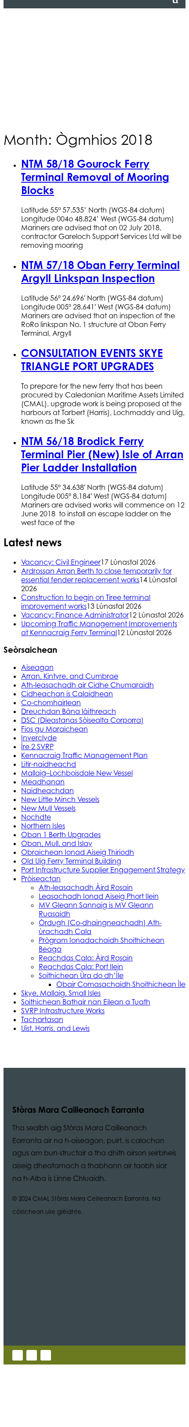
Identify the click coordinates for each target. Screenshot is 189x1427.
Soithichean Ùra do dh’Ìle (81, 975)
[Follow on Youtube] (45, 1355)
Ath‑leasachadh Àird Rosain (86, 887)
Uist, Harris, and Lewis (55, 1028)
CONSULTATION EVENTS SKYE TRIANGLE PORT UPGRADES (92, 359)
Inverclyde (39, 737)
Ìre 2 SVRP (37, 746)
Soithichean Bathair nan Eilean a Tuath (85, 1001)
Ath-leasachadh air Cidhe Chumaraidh (87, 684)
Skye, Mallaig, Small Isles (61, 993)
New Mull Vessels (48, 808)
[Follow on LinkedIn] (31, 1355)
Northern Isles (43, 825)
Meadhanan (43, 781)
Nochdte (36, 817)
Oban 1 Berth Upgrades (61, 834)
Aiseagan (37, 667)
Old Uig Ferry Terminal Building (71, 861)
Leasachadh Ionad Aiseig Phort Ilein (99, 896)
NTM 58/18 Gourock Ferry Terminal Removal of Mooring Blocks (95, 177)
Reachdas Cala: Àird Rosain (86, 957)
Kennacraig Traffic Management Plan (84, 755)
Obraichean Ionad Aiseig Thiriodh (77, 852)
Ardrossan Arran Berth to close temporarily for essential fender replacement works (96, 575)
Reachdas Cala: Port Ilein (81, 966)
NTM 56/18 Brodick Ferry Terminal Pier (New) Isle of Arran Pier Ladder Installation (102, 454)
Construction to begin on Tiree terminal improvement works (85, 602)
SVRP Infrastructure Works (63, 1010)
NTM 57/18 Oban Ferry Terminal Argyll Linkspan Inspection (100, 271)
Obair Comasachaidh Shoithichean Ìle (120, 984)
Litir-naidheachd (48, 764)
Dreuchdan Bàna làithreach (68, 711)
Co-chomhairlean (51, 702)
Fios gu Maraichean (54, 729)
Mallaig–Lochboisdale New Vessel (77, 773)
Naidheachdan (47, 790)
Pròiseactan (41, 878)
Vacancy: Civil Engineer (61, 562)
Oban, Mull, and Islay (56, 843)
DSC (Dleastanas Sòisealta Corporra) (82, 720)
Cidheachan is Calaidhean (67, 693)
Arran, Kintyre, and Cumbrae (69, 676)
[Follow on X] (17, 1355)
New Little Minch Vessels (60, 799)
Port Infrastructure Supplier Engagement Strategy (103, 869)
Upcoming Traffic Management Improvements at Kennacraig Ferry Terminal (99, 628)
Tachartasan (42, 1019)
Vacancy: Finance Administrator (75, 615)
